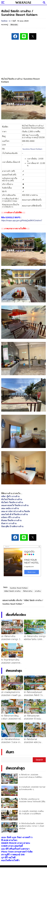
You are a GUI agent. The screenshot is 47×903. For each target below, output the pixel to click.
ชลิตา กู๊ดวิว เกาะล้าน (10, 496)
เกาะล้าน (38, 591)
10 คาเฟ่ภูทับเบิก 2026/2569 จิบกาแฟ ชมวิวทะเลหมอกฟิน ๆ (32, 788)
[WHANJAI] (23, 2)
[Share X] (32, 36)
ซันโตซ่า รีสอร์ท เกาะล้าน (12, 502)
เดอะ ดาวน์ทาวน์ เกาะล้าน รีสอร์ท (15, 511)
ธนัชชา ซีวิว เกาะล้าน (10, 517)
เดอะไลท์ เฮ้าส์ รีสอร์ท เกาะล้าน (14, 514)
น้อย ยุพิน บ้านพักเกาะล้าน (12, 526)
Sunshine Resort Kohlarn (19, 588)
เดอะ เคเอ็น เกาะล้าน (10, 508)
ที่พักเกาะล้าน (14, 25)
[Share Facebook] (15, 36)
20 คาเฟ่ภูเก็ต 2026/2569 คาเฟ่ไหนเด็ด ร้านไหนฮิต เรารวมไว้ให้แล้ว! (31, 812)
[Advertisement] (23, 59)
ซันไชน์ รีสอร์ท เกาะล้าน (11, 499)
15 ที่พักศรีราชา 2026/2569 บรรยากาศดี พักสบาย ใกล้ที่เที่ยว (30, 775)
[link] (32, 148)
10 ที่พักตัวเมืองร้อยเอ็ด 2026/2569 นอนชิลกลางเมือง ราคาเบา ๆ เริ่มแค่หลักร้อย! (31, 826)
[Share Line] (24, 36)
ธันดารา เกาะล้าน (9, 523)
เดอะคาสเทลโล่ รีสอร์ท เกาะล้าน (15, 505)
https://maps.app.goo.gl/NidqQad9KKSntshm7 (21, 220)
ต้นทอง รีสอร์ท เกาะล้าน (11, 520)
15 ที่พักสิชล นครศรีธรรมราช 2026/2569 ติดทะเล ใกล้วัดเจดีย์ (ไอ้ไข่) (32, 800)
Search (39, 760)
